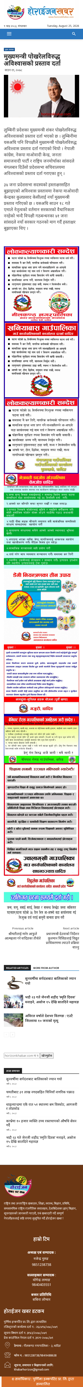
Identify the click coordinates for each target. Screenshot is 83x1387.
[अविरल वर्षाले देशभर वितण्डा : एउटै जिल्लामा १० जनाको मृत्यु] (13, 1020)
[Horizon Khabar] (41, 11)
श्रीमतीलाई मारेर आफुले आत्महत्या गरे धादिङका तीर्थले (23, 936)
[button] (74, 34)
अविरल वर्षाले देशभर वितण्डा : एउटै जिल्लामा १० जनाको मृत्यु (49, 1018)
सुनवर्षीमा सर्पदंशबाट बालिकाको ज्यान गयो (34, 1079)
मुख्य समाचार (9, 49)
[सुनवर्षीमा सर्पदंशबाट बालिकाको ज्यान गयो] (13, 982)
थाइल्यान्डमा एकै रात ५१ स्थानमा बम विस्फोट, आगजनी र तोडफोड (41, 1106)
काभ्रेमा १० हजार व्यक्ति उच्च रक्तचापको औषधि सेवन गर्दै (41, 1123)
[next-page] (12, 1034)
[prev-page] (6, 1034)
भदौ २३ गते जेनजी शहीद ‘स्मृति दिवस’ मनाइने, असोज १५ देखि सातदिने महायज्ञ (52, 999)
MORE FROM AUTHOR (46, 968)
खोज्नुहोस (47, 1055)
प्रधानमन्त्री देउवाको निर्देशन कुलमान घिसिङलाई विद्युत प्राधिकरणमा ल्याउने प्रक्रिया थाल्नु (62, 940)
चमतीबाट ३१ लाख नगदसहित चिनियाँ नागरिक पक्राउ (40, 1092)
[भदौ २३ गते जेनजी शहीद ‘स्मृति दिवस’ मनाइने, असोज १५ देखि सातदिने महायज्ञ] (13, 1001)
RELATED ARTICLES (17, 968)
